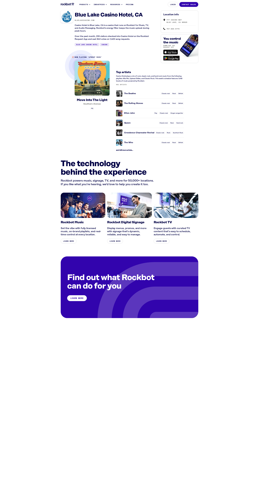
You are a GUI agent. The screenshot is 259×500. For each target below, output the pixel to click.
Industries (99, 4)
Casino (104, 44)
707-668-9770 (173, 29)
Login (173, 4)
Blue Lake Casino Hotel (87, 44)
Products (83, 4)
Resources (115, 4)
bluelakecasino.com (84, 20)
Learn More (68, 241)
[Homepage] (67, 4)
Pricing (130, 4)
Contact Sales (189, 4)
